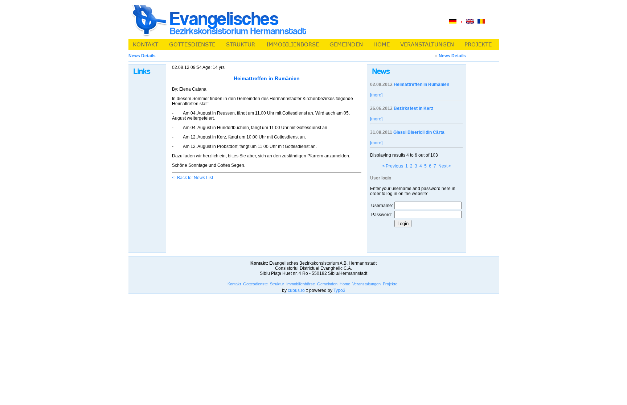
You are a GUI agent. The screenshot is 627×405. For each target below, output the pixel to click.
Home (345, 284)
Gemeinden (327, 284)
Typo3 (339, 290)
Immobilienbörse (300, 284)
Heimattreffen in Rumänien (421, 84)
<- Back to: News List (192, 177)
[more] (376, 95)
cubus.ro (296, 290)
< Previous (392, 166)
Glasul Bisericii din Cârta (418, 132)
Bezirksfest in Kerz (413, 108)
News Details (452, 55)
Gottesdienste (255, 284)
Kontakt (234, 284)
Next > (444, 166)
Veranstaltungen (366, 284)
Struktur (277, 284)
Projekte (390, 284)
